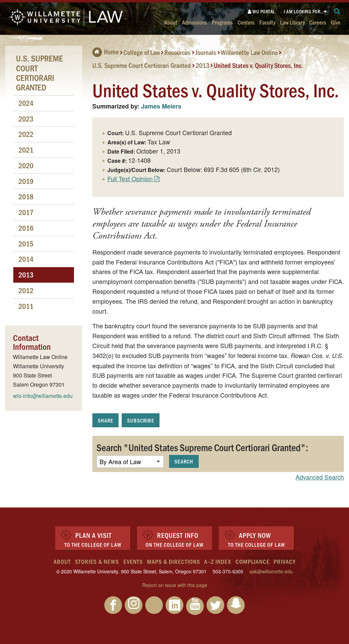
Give (335, 22)
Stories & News (97, 561)
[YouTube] (195, 606)
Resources (177, 52)
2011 (25, 306)
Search (183, 461)
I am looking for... (304, 11)
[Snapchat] (236, 605)
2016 (25, 228)
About (170, 22)
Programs (222, 22)
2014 (25, 259)
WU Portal (263, 11)
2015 (25, 243)
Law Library (292, 22)
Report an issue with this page (174, 585)
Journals (205, 52)
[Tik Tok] (154, 605)
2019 (25, 181)
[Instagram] (133, 605)
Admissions (194, 22)
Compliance (253, 561)
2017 (25, 212)
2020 (25, 165)
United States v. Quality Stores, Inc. (258, 64)
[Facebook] (113, 605)
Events (133, 561)
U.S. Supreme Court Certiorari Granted (141, 64)
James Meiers (161, 106)
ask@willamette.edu (271, 571)
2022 (25, 134)
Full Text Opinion (130, 178)
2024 (25, 103)
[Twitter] (215, 605)
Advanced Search (319, 476)
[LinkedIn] (174, 605)
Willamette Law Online (249, 52)
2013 (202, 64)
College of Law (141, 52)
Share (105, 420)
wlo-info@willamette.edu (43, 396)
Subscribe (140, 420)
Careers (317, 22)
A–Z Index (217, 561)
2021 (25, 150)
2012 (25, 290)
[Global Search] (337, 11)
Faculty (267, 22)
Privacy (284, 561)
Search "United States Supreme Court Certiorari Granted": (202, 447)
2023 (25, 119)
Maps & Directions (173, 561)
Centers (246, 22)
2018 (25, 196)
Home (111, 51)
